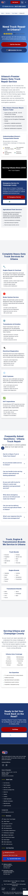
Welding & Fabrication (8, 835)
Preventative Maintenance (9, 830)
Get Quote (15, 2)
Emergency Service (7, 823)
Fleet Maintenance (7, 828)
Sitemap (24, 889)
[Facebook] (3, 765)
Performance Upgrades (8, 832)
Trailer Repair (6, 821)
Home (2, 13)
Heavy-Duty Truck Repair (9, 819)
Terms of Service (14, 889)
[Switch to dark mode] (22, 2)
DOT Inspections (7, 826)
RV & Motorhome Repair (9, 837)
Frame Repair (6, 839)
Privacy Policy (3, 889)
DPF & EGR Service (7, 844)
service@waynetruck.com (8, 812)
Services (8, 13)
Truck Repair (15, 13)
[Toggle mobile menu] (25, 2)
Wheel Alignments (7, 842)
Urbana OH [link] (21, 13)
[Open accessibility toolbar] (2, 448)
